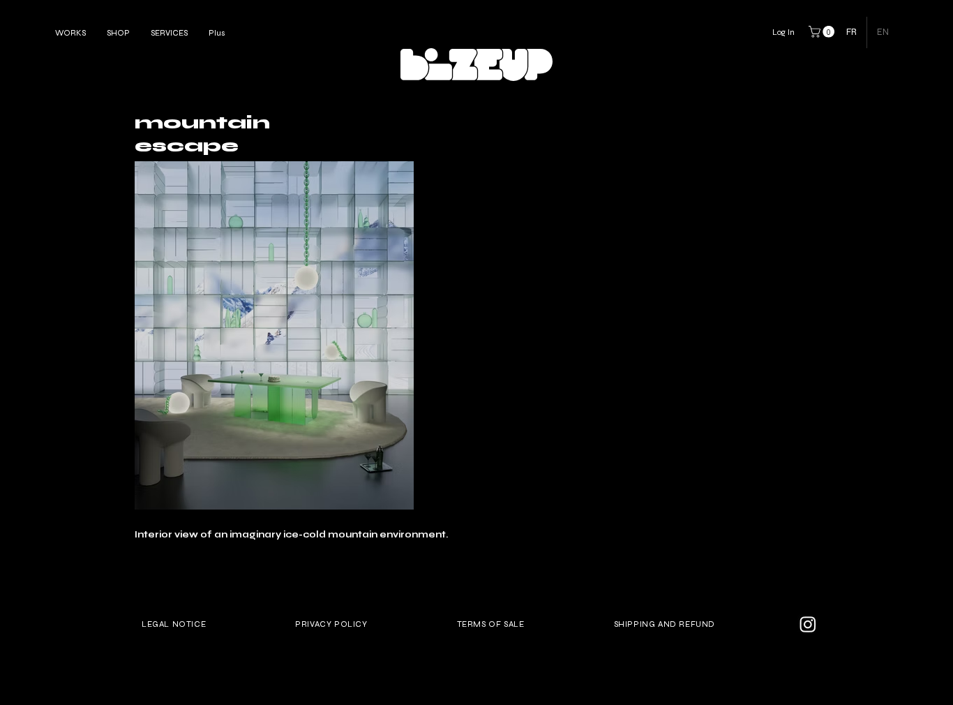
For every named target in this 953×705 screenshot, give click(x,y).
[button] (823, 32)
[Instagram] (807, 624)
